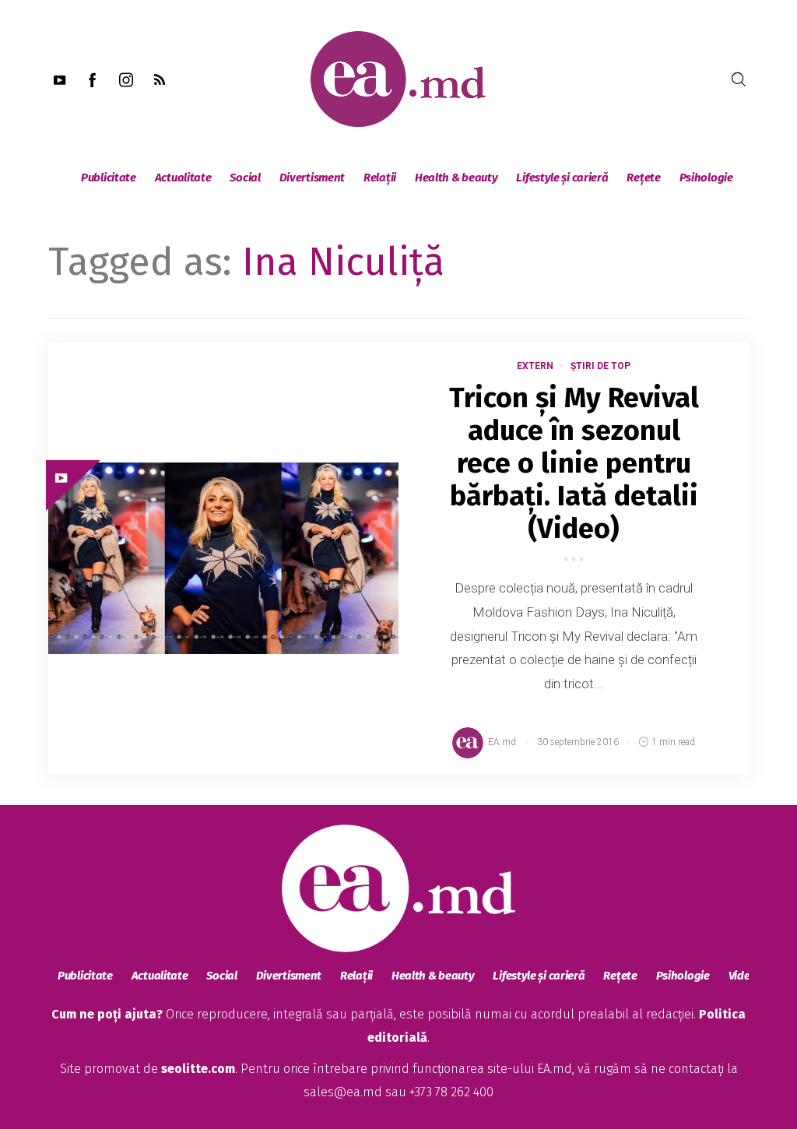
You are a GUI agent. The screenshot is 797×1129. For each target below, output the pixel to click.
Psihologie (706, 178)
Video (743, 976)
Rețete (643, 178)
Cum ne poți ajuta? (107, 1014)
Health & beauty (456, 178)
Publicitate (108, 178)
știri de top (600, 366)
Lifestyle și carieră (562, 178)
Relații (379, 178)
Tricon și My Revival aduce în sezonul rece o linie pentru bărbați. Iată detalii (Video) (574, 463)
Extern (535, 366)
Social (245, 178)
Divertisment (312, 178)
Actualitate (183, 178)
